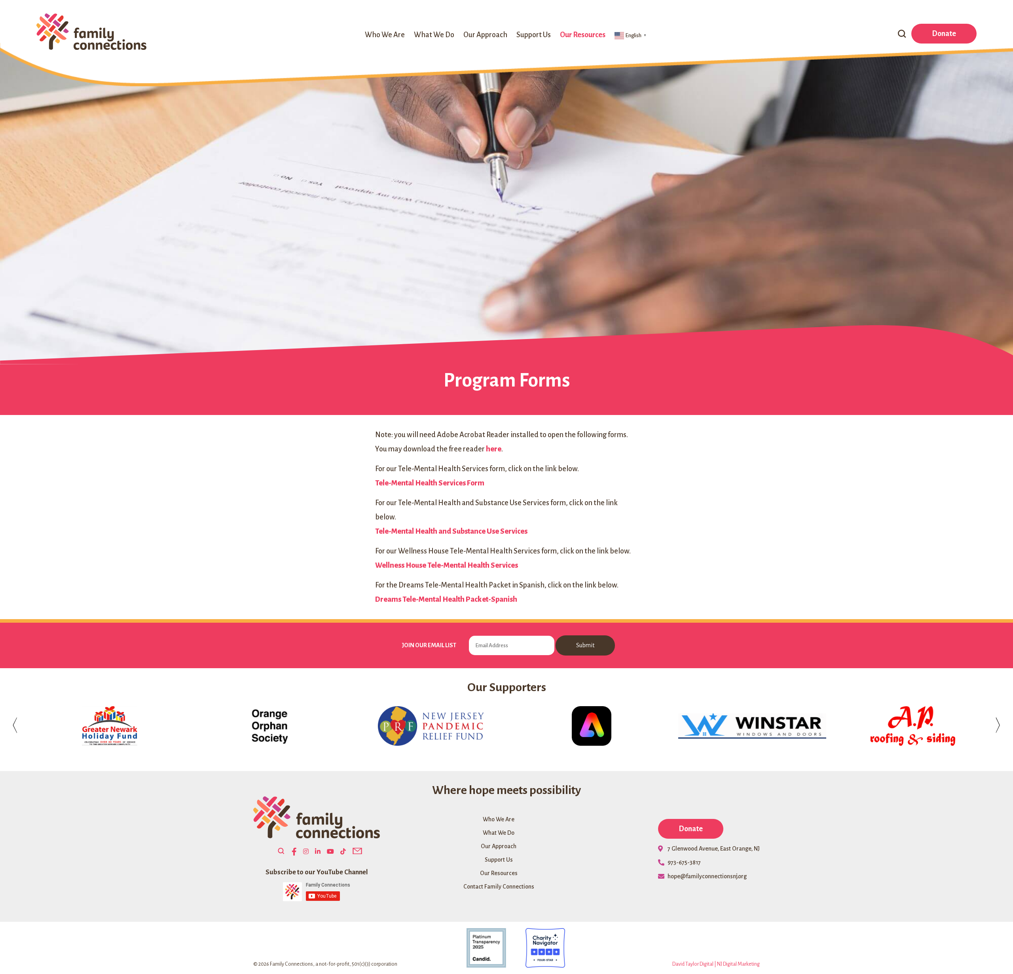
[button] (902, 35)
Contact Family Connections (498, 886)
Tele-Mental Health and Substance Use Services (451, 531)
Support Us (533, 35)
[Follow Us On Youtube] (330, 851)
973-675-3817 (684, 862)
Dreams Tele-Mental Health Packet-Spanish (446, 599)
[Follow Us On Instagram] (306, 851)
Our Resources (582, 35)
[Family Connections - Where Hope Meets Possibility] (91, 32)
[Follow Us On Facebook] (294, 852)
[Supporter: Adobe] (588, 726)
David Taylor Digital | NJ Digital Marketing (716, 964)
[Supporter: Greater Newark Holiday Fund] (106, 726)
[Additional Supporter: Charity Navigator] (536, 948)
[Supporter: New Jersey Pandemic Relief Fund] (427, 726)
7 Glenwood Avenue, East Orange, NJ (714, 848)
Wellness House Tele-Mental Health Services (446, 565)
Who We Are (385, 35)
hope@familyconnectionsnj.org (707, 876)
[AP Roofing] (909, 726)
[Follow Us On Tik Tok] (343, 851)
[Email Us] (357, 852)
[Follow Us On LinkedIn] (318, 851)
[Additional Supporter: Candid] (477, 948)
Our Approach (485, 35)
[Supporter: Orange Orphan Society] (266, 726)
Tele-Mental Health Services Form (429, 483)
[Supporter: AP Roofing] (909, 726)
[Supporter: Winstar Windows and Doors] (748, 726)
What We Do (434, 35)
